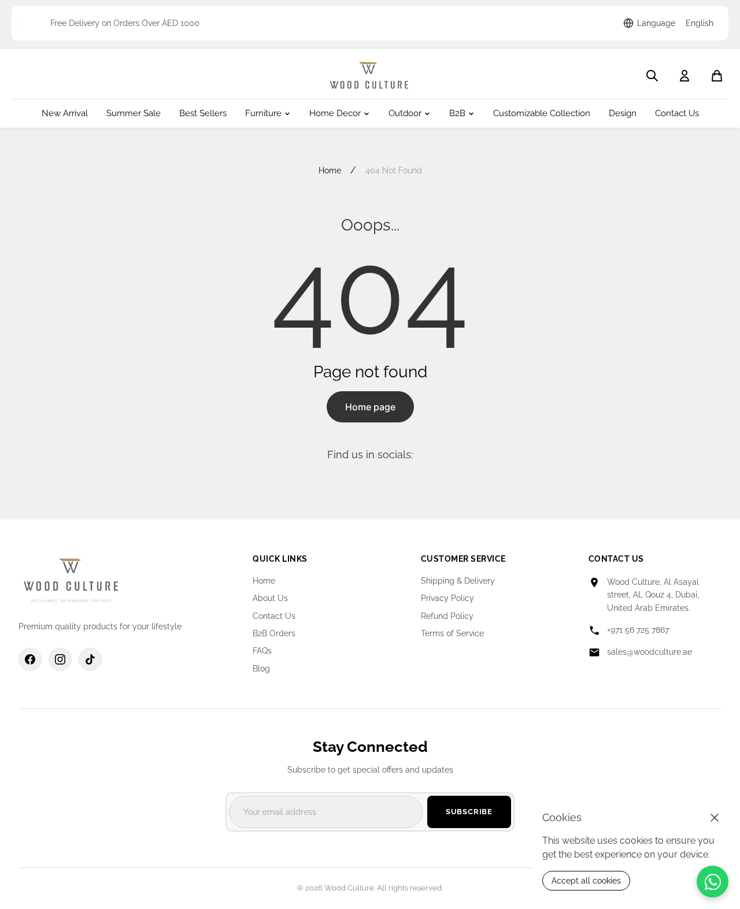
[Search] (652, 75)
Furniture (263, 113)
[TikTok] (90, 659)
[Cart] (716, 75)
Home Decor (335, 113)
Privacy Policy (447, 598)
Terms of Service (452, 633)
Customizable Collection (541, 113)
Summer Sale (133, 113)
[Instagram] (60, 659)
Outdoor (404, 113)
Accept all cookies (586, 880)
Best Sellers (203, 113)
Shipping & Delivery (458, 580)
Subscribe (469, 811)
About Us (270, 598)
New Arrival (65, 113)
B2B (457, 113)
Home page (370, 407)
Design (623, 113)
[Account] (684, 75)
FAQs (262, 650)
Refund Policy (447, 616)
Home (330, 170)
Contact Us (677, 113)
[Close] (715, 818)
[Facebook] (30, 659)
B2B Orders (274, 633)
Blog (261, 668)
